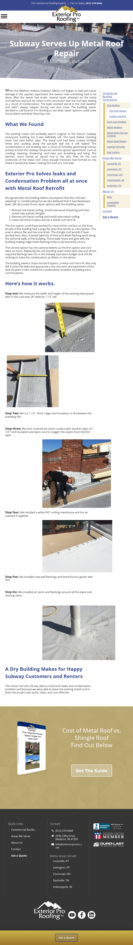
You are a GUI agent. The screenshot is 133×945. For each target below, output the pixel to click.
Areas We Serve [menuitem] (112, 158)
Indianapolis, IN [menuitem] (115, 180)
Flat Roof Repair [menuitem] (118, 110)
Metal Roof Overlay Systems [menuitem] (117, 134)
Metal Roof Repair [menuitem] (117, 141)
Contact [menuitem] (107, 211)
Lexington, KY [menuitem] (114, 169)
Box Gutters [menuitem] (113, 152)
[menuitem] (114, 217)
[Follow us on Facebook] (82, 915)
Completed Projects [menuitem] (113, 204)
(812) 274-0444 (94, 3)
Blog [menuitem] (109, 196)
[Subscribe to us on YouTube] (72, 915)
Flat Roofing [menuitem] (113, 105)
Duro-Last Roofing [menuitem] (116, 121)
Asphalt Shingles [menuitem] (116, 146)
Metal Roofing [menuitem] (114, 127)
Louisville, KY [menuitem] (114, 163)
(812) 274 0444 (64, 830)
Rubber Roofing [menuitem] (117, 116)
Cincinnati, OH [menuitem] (115, 174)
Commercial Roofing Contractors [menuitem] (110, 96)
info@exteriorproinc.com (68, 846)
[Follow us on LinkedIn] (91, 915)
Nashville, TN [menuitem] (114, 185)
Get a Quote (66, 937)
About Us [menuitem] (108, 191)
